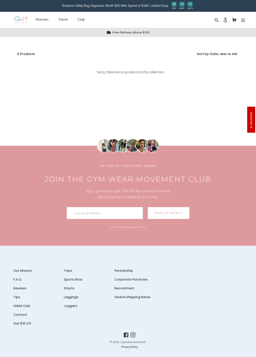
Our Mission (22, 270)
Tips (16, 297)
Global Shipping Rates (132, 297)
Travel (63, 19)
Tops (68, 270)
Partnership (123, 270)
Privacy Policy (129, 346)
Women (41, 19)
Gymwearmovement (133, 342)
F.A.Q (17, 279)
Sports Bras (73, 279)
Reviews (19, 288)
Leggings (71, 297)
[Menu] (243, 20)
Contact (20, 314)
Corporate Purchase (130, 279)
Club (81, 19)
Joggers (70, 306)
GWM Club (21, 306)
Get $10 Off (22, 323)
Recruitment (124, 288)
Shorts (69, 288)
